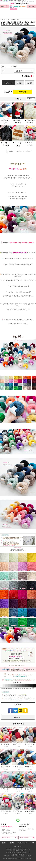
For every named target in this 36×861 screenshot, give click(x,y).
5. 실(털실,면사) (5, 19)
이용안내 (4, 842)
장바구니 (19, 83)
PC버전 (32, 842)
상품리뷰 (18, 704)
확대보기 (19, 717)
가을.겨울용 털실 (14, 19)
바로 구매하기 (8, 83)
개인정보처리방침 (22, 842)
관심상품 (29, 83)
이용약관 (12, 842)
